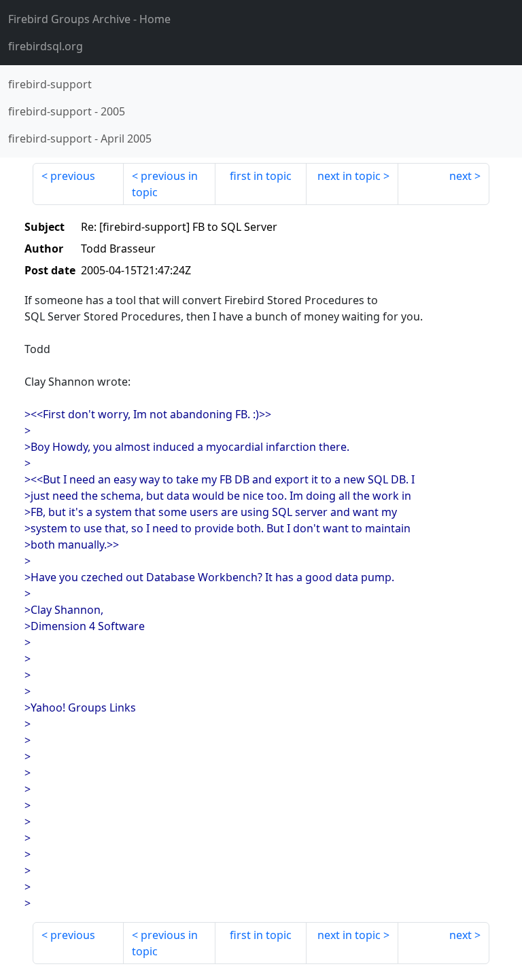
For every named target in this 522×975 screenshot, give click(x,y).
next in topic (349, 175)
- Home (89, 19)
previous (72, 175)
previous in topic (165, 184)
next (460, 175)
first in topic (261, 175)
